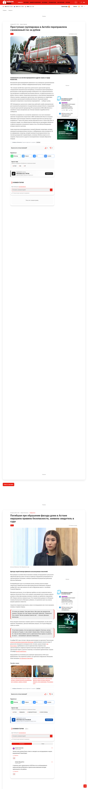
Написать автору (73, 33)
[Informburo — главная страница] (8, 2)
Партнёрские (60, 2)
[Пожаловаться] (52, 747)
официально (32, 512)
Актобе (14, 165)
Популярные (21, 743)
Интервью (44, 2)
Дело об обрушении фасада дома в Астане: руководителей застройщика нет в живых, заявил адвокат (21, 680)
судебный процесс (32, 712)
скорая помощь (44, 712)
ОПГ (25, 165)
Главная (4, 10)
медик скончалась (21, 651)
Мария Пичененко (24, 512)
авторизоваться (22, 186)
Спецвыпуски (52, 2)
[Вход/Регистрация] (81, 2)
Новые (43, 743)
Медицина (22, 712)
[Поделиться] (85, 786)
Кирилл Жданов (23, 24)
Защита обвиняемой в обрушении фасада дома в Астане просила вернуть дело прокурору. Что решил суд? (43, 681)
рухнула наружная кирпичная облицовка (21, 642)
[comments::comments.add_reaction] (14, 758)
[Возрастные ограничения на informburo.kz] (75, 2)
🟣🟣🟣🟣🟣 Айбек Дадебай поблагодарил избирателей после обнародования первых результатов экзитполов (68, 105)
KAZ (84, 2)
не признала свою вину (26, 658)
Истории (26, 2)
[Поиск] (78, 2)
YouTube (68, 2)
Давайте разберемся (35, 2)
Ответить (16, 755)
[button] (79, 7)
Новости (20, 2)
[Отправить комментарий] (51, 190)
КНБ (20, 165)
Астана (15, 712)
